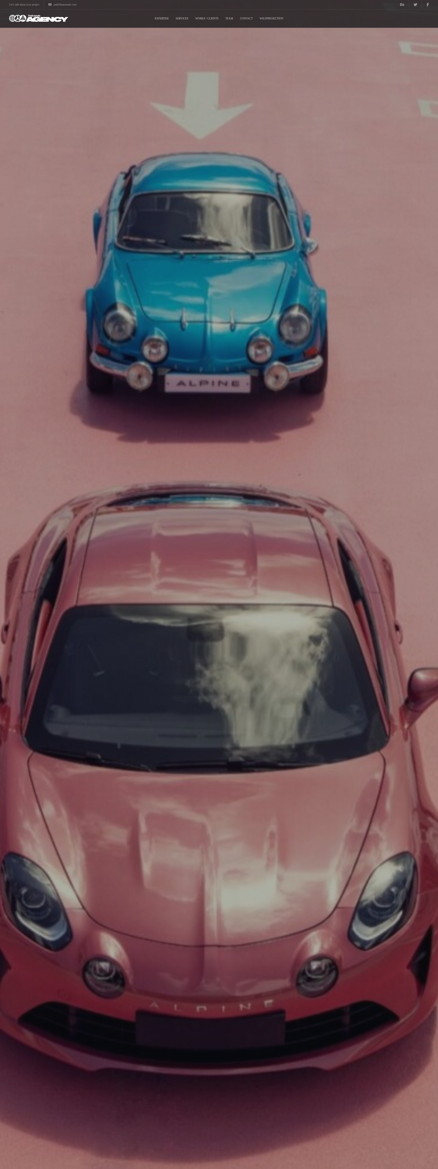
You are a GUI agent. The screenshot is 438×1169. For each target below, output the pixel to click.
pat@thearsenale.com (65, 4)
